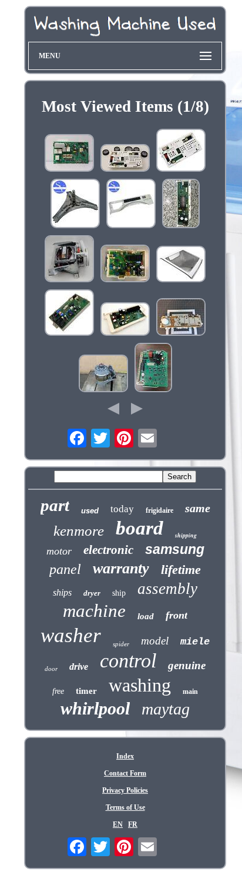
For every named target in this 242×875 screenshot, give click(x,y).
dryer (91, 593)
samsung (174, 549)
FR (132, 824)
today (122, 509)
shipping (186, 535)
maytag (166, 709)
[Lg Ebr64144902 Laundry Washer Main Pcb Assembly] (125, 264)
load (145, 616)
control (128, 661)
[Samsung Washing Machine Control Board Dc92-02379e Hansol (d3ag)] (181, 204)
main (190, 691)
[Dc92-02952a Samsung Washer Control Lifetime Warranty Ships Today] (125, 320)
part (55, 505)
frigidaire (159, 510)
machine (94, 610)
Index (125, 756)
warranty (121, 568)
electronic (108, 550)
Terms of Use (125, 807)
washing (140, 685)
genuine (187, 665)
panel (65, 569)
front (176, 615)
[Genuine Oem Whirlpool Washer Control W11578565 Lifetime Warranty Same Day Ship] (181, 151)
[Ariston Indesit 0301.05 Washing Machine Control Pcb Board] (69, 154)
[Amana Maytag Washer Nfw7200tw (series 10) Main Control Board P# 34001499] (181, 318)
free (58, 691)
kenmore (78, 531)
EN (118, 824)
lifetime (181, 569)
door (51, 668)
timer (86, 691)
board (139, 528)
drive (78, 667)
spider (121, 643)
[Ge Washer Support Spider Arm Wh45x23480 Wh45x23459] (75, 204)
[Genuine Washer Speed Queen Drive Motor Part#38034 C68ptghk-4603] (69, 260)
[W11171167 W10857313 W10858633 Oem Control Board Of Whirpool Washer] (125, 159)
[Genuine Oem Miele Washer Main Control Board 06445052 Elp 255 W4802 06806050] (153, 368)
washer (71, 635)
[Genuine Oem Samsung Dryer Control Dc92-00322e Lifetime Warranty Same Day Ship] (69, 313)
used (90, 510)
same (197, 508)
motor (59, 551)
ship (119, 593)
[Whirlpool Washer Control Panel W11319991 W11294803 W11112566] (131, 204)
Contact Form (125, 773)
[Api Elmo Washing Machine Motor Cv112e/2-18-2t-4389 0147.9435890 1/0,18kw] (103, 374)
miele (195, 641)
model (155, 640)
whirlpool (95, 708)
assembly (167, 588)
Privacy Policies (125, 790)
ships (62, 592)
